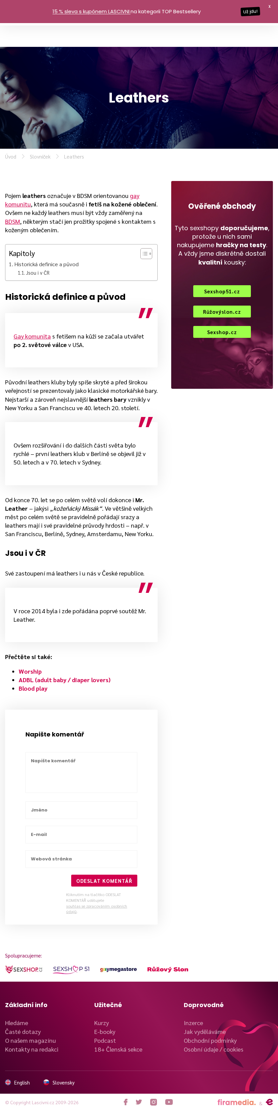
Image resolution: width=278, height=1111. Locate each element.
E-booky (104, 1031)
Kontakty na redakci (31, 1049)
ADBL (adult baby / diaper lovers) (65, 680)
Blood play (33, 688)
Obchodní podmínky (210, 1040)
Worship (30, 671)
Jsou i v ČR (37, 272)
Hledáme (16, 1022)
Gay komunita (32, 336)
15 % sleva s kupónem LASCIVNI (91, 11)
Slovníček (40, 156)
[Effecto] (269, 1102)
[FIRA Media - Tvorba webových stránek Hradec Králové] (237, 1102)
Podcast (105, 1040)
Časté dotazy (23, 1031)
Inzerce (193, 1022)
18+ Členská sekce (118, 1049)
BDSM (12, 221)
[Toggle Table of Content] (143, 253)
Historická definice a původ (46, 264)
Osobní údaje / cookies (213, 1049)
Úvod (10, 156)
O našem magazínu (30, 1040)
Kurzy (101, 1022)
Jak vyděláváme (205, 1031)
